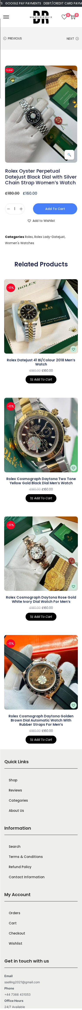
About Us (16, 810)
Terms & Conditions (26, 856)
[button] (41, 221)
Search (15, 846)
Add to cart (55, 209)
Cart (13, 923)
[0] (64, 17)
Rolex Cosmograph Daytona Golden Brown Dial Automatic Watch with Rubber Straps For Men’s (41, 720)
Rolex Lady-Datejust (49, 237)
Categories (18, 800)
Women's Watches (19, 243)
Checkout (17, 933)
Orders (14, 913)
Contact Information (27, 877)
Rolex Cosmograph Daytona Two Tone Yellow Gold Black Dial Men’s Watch (41, 481)
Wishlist (15, 943)
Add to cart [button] (43, 379)
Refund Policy (20, 867)
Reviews (15, 790)
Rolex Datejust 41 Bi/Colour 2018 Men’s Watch (41, 362)
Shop (13, 780)
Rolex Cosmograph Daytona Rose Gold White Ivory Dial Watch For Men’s (41, 599)
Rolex (29, 237)
